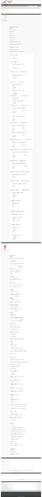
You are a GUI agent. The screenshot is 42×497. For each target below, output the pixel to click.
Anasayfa (2, 4)
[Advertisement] (25, 20)
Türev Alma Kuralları (3, 482)
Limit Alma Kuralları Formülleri (4, 485)
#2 (40, 242)
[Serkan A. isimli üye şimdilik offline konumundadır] (5, 248)
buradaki (18, 51)
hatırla (39, 6)
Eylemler (3, 6)
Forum (6, 4)
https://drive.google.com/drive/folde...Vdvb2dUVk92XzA (27, 470)
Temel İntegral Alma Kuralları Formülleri (5, 12)
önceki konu (19, 479)
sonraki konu (22, 479)
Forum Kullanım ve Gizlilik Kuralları (21, 496)
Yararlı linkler (6, 6)
